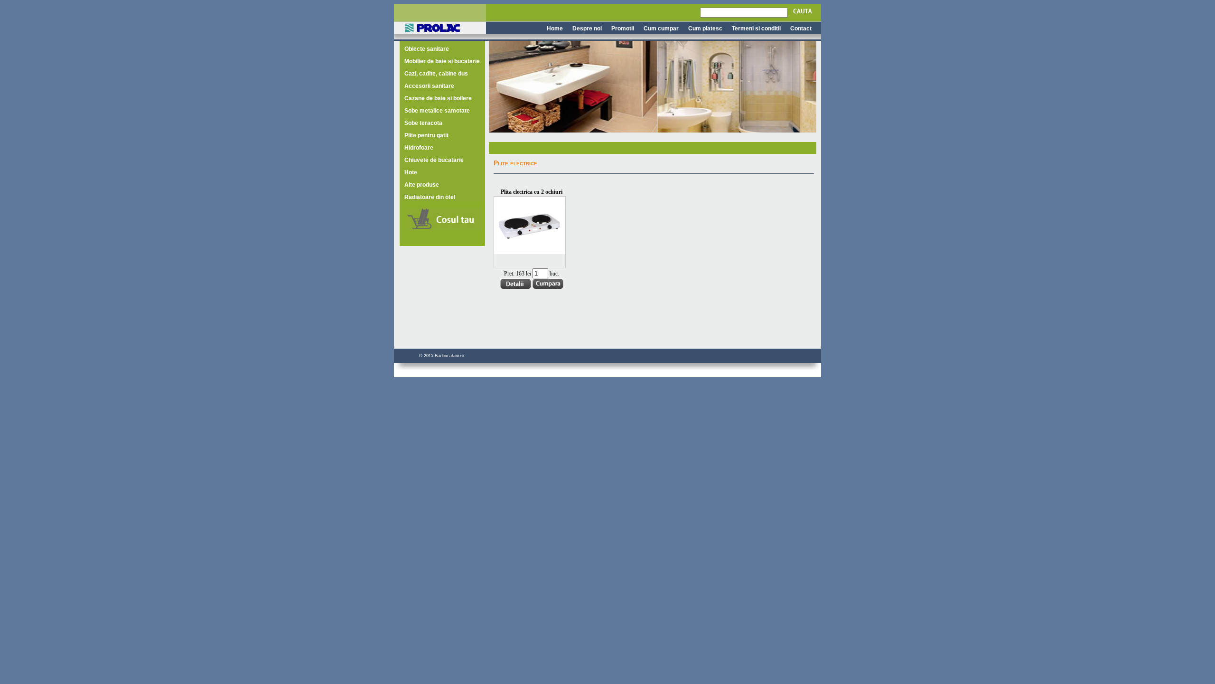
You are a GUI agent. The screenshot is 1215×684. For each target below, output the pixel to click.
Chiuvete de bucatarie (434, 160)
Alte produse (421, 184)
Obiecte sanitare (426, 49)
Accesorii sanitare (429, 86)
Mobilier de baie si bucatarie (442, 61)
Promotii (622, 28)
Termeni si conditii (756, 28)
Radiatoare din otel (429, 197)
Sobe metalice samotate (437, 110)
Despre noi (587, 28)
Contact (801, 28)
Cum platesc (705, 28)
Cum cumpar (661, 28)
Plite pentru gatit (426, 135)
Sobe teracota (423, 123)
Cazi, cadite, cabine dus (436, 73)
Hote (410, 172)
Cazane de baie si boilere (438, 98)
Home (555, 28)
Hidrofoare (418, 147)
